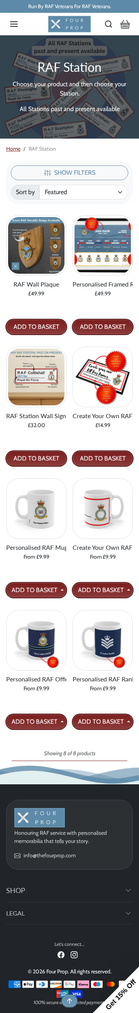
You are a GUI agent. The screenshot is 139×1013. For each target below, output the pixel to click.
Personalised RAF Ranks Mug (103, 679)
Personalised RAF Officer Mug (36, 679)
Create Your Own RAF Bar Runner (103, 415)
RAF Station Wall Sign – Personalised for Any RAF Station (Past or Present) (36, 415)
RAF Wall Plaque (36, 284)
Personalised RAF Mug (36, 547)
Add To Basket (36, 326)
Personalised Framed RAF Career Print (103, 284)
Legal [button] (15, 913)
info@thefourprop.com (50, 855)
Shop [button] (15, 890)
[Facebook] (61, 954)
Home (13, 148)
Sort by (25, 192)
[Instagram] (74, 954)
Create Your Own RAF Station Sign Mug (103, 547)
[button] (22, 24)
